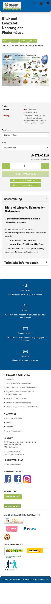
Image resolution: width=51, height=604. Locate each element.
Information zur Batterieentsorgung (18, 403)
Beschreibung (13, 199)
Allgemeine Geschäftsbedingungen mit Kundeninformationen (20, 392)
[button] (6, 166)
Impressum (10, 379)
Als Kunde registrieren (14, 418)
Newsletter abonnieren (14, 431)
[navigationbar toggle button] (47, 3)
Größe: (4, 142)
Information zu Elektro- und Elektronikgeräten (22, 407)
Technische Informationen (21, 263)
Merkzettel (10, 427)
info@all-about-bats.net (16, 454)
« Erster (5, 40)
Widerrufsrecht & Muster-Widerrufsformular (21, 387)
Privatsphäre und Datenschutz (16, 398)
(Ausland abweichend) (30, 112)
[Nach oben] (44, 600)
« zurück (15, 40)
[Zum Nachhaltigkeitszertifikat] (15, 554)
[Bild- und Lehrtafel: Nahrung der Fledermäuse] (25, 68)
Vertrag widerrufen (12, 506)
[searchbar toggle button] (34, 3)
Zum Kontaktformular (13, 464)
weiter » (23, 40)
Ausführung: (6, 130)
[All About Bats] (11, 5)
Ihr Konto (9, 422)
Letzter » (33, 40)
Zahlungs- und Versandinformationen (19, 383)
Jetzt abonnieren (13, 497)
